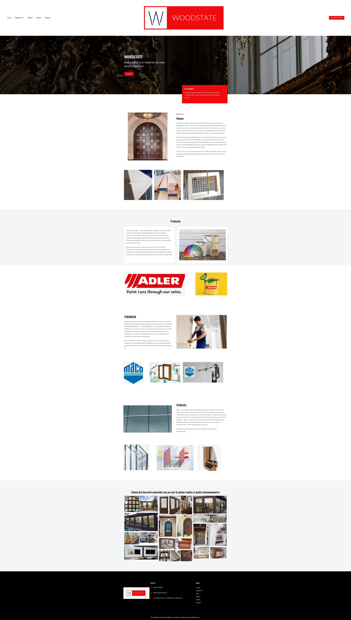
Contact (47, 18)
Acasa (9, 18)
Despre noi (18, 18)
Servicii (30, 18)
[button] (336, 18)
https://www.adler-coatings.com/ (162, 255)
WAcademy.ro (196, 617)
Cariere (38, 18)
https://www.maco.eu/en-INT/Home (139, 346)
